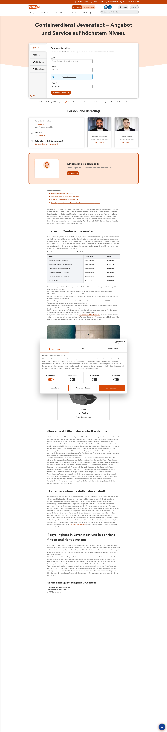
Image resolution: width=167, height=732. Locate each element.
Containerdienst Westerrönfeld (89, 315)
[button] (134, 7)
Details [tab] (83, 349)
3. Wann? (54, 83)
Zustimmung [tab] (54, 349)
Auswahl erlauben (83, 388)
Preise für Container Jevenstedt (62, 193)
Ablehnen (55, 388)
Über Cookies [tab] (112, 349)
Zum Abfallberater (69, 77)
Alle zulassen (111, 388)
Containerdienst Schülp (78, 524)
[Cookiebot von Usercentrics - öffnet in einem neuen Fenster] (116, 342)
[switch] (72, 379)
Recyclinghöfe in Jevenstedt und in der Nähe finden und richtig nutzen (75, 203)
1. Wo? (53, 58)
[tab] (38, 47)
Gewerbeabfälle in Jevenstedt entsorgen (65, 196)
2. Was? (53, 66)
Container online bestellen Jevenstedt (64, 200)
